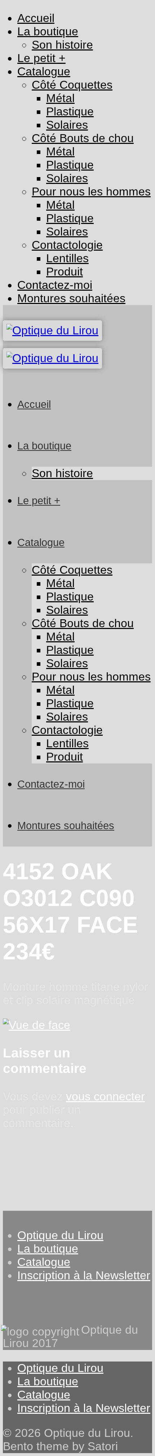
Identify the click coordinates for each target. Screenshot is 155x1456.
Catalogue (43, 1261)
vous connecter (105, 1096)
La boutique (47, 1248)
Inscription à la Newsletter (83, 1275)
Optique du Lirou (60, 1235)
